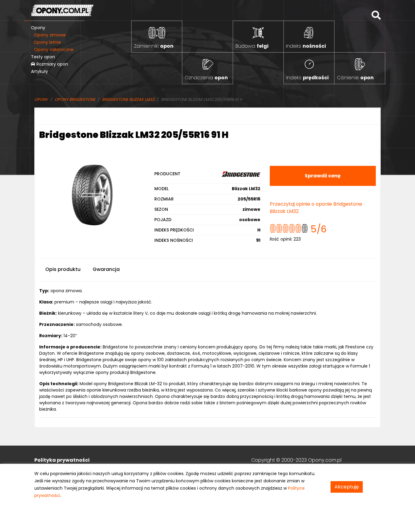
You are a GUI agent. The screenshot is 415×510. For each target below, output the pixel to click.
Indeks (306, 46)
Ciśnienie (355, 77)
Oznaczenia (206, 77)
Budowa (252, 46)
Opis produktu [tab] (63, 269)
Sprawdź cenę (323, 175)
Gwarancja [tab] (106, 269)
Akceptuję (346, 486)
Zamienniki (153, 46)
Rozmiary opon (51, 64)
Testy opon (43, 57)
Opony (38, 28)
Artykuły (39, 71)
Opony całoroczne (54, 49)
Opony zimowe (50, 35)
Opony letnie (47, 42)
